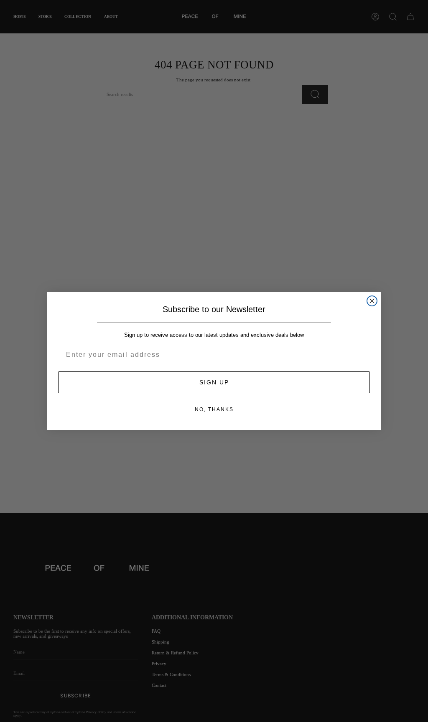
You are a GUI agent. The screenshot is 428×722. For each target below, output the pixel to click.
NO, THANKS (214, 409)
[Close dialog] (372, 301)
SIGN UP (214, 382)
